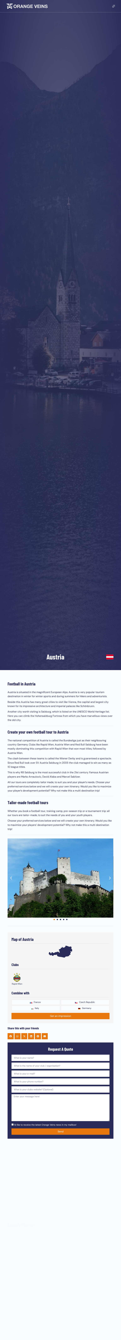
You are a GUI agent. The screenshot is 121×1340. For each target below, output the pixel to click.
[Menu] (113, 6)
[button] (11, 878)
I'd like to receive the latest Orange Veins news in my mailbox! (45, 1124)
